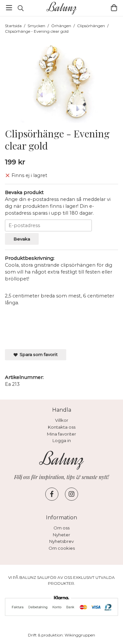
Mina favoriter (61, 434)
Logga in (61, 440)
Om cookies (62, 548)
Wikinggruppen (80, 635)
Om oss (61, 527)
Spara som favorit (38, 354)
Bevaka (21, 238)
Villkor (61, 420)
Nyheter (61, 534)
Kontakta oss (61, 427)
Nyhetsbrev (61, 541)
